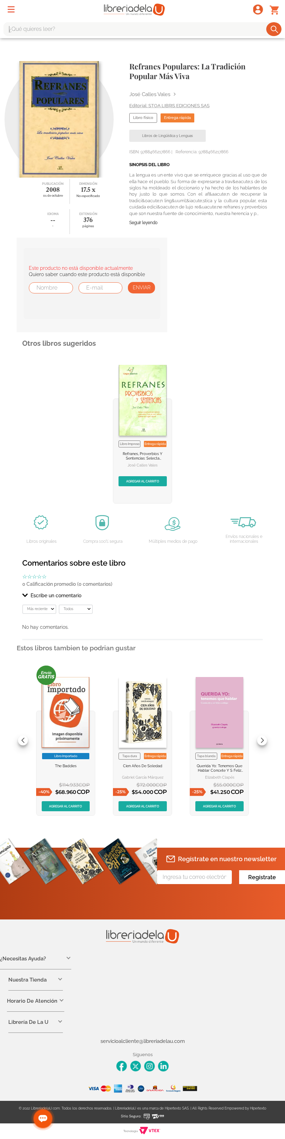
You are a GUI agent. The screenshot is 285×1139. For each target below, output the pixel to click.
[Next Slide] (262, 740)
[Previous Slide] (23, 740)
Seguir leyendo (143, 223)
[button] (142, 595)
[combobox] (142, 29)
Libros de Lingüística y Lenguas (167, 136)
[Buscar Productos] (274, 29)
